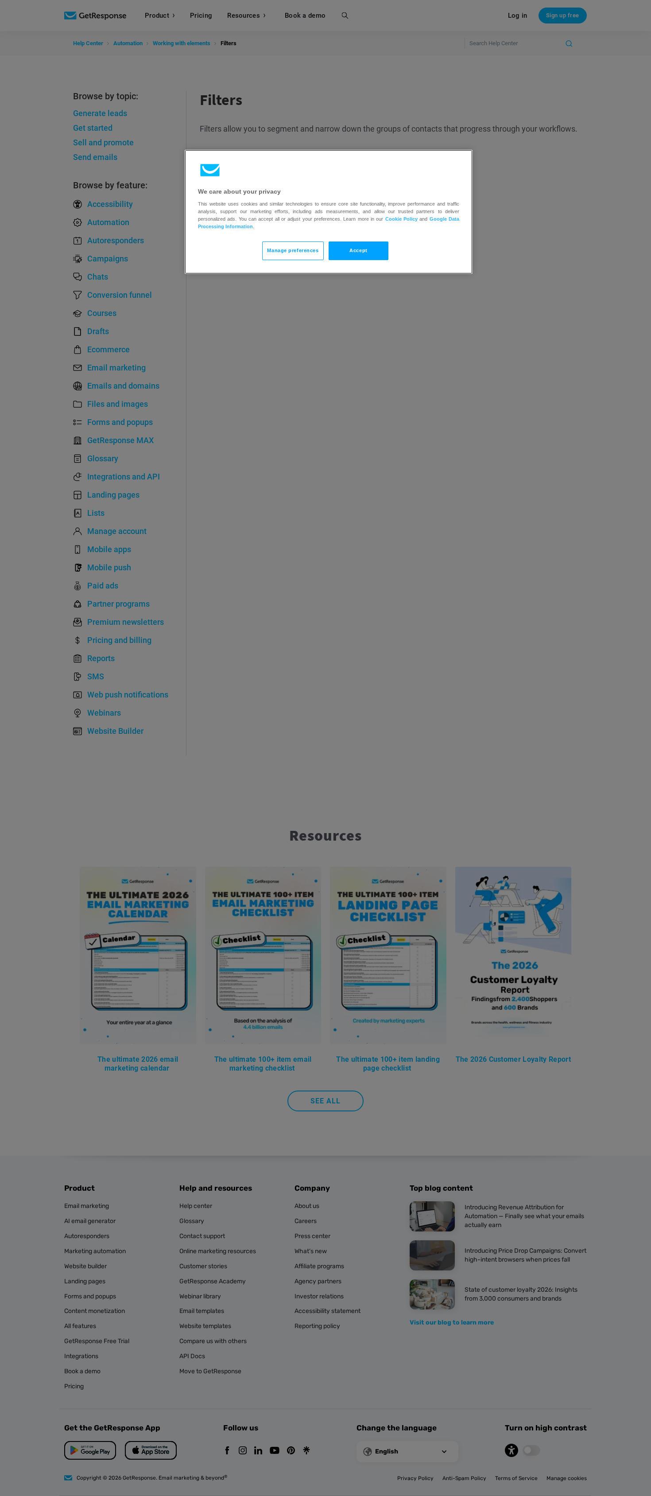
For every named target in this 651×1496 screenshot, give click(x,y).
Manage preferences (292, 250)
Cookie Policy (401, 219)
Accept (358, 250)
